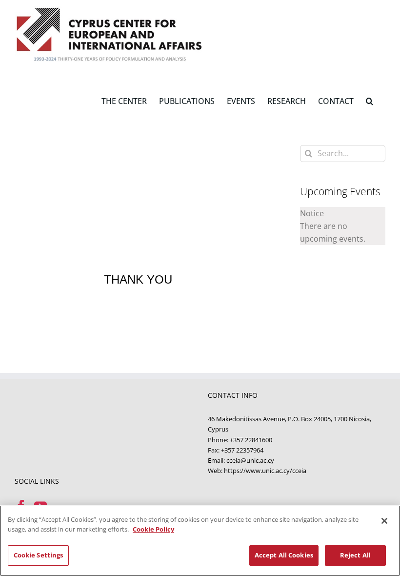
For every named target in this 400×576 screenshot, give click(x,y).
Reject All (355, 555)
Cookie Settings (38, 555)
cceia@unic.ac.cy (250, 460)
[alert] (342, 226)
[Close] (384, 521)
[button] (369, 100)
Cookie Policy (153, 529)
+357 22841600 (251, 439)
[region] (200, 540)
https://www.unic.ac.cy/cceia (265, 470)
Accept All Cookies (284, 555)
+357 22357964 (242, 450)
